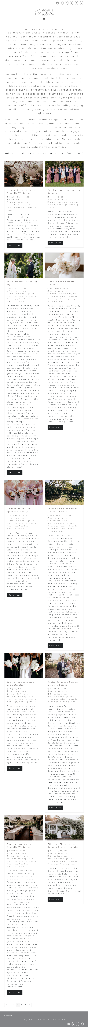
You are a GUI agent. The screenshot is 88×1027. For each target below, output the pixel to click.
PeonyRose (15, 199)
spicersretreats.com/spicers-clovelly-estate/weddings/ (44, 153)
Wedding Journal (16, 301)
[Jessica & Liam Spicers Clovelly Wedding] (23, 174)
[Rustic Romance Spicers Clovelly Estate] (64, 665)
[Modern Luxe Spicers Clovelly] (64, 265)
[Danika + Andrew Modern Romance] (64, 174)
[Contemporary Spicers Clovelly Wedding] (23, 827)
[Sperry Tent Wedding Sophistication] (23, 665)
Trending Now (26, 299)
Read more (15, 245)
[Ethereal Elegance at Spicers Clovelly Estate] (64, 827)
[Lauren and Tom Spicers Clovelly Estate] (64, 492)
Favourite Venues (59, 521)
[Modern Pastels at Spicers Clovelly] (23, 492)
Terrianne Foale (58, 199)
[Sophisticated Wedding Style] (23, 265)
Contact (8, 1015)
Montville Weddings (17, 205)
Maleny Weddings (19, 202)
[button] (44, 19)
